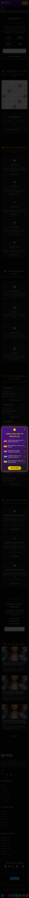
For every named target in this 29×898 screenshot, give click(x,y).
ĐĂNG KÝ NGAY (14, 468)
